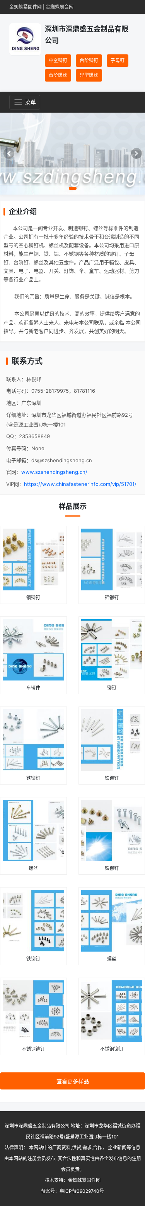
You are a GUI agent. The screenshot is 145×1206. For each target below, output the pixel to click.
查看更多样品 (72, 1081)
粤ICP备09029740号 (82, 1191)
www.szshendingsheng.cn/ (54, 472)
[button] (8, 154)
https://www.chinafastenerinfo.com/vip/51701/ (80, 484)
